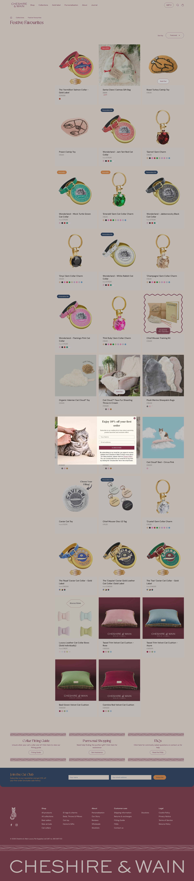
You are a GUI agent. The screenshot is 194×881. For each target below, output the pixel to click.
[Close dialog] (135, 418)
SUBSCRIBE (117, 448)
